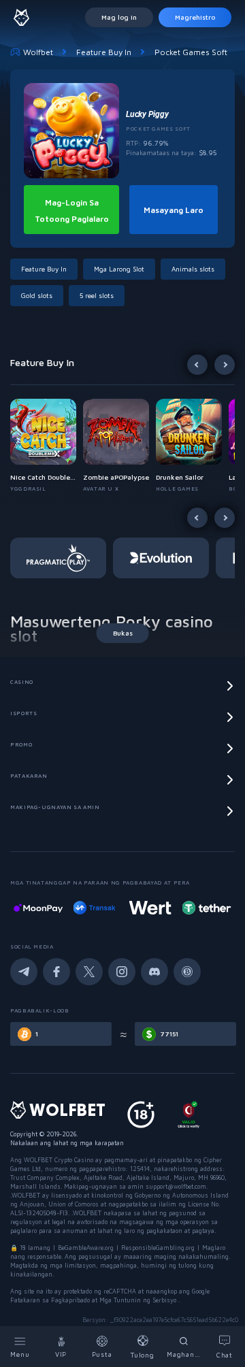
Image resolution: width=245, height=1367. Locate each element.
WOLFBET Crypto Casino (58, 1160)
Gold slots (36, 295)
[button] (46, 446)
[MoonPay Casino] (38, 907)
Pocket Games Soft (190, 52)
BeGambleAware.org (86, 1247)
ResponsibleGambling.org (158, 1247)
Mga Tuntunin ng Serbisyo (138, 1300)
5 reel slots (97, 295)
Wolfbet (38, 52)
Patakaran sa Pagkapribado (51, 1300)
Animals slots (193, 269)
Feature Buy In (103, 52)
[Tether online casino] (206, 907)
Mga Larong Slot (119, 269)
